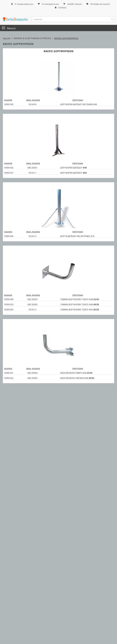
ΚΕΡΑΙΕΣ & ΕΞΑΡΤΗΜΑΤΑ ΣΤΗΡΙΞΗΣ (33, 38)
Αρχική (7, 38)
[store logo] (15, 19)
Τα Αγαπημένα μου (50, 4)
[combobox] (73, 19)
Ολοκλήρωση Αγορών (100, 4)
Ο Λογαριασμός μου (24, 4)
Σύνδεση (62, 7)
